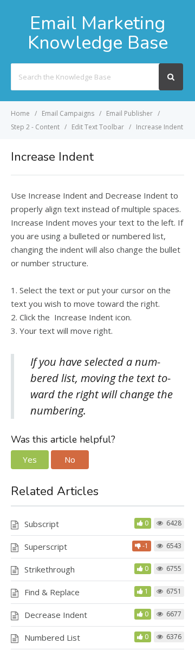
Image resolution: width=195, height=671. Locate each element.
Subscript (41, 523)
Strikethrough (49, 569)
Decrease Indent (55, 614)
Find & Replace (52, 592)
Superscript (45, 546)
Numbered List (52, 637)
